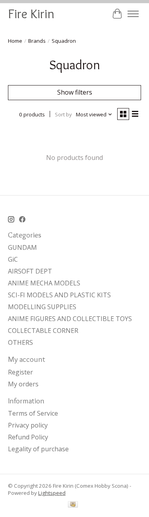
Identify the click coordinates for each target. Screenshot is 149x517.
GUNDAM (22, 247)
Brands (37, 40)
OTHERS (20, 342)
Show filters (74, 92)
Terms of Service (33, 413)
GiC (13, 259)
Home (15, 40)
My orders (23, 384)
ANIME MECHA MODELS (44, 283)
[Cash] (73, 505)
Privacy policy (28, 425)
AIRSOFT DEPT (30, 271)
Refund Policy (28, 437)
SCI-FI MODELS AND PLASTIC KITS (59, 295)
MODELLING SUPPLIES (42, 306)
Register (20, 372)
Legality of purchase (38, 449)
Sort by (63, 114)
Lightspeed (52, 492)
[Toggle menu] (133, 14)
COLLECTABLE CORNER (43, 330)
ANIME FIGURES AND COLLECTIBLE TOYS (70, 318)
